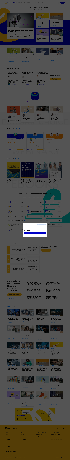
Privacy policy (39, 224)
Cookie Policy (44, 224)
